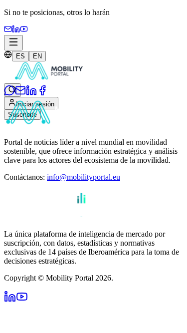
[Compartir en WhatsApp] (9, 93)
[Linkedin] (16, 30)
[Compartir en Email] (20, 93)
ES (20, 56)
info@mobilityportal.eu (83, 177)
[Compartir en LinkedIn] (31, 93)
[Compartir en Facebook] (42, 93)
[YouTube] (24, 30)
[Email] (8, 30)
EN (37, 56)
